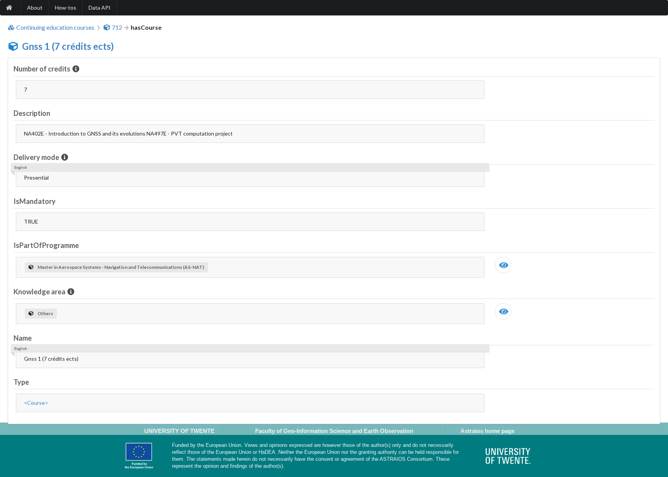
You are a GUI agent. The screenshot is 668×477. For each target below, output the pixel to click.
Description (32, 113)
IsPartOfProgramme (46, 245)
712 (117, 27)
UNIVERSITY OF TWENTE (179, 431)
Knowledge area (39, 291)
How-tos (65, 7)
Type (21, 382)
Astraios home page (487, 431)
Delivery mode (36, 157)
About (35, 7)
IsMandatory (35, 201)
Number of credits (42, 69)
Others (45, 313)
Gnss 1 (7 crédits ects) (68, 46)
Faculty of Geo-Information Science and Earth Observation (334, 431)
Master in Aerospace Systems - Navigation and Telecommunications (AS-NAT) (120, 267)
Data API (100, 7)
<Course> (36, 402)
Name (23, 338)
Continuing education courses (55, 27)
